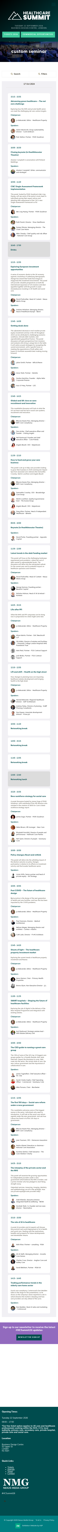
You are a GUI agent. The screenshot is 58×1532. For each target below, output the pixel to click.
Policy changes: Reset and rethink (26, 855)
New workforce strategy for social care (28, 796)
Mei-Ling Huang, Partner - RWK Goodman (31, 212)
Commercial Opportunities (38, 34)
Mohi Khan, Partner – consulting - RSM (30, 1245)
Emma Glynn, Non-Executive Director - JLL (31, 986)
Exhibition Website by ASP (32, 1526)
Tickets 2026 (11, 34)
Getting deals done (19, 326)
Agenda (10, 1470)
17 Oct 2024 (29, 84)
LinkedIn (5, 1501)
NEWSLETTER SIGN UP (29, 1337)
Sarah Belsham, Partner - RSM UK (28, 1268)
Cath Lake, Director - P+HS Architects (29, 935)
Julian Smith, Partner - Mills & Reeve (29, 362)
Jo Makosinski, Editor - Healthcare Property (31, 120)
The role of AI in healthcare (23, 1222)
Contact (11, 1474)
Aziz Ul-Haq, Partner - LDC (26, 386)
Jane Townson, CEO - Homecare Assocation (31, 1140)
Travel (10, 1472)
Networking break (19, 729)
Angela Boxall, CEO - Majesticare (28, 445)
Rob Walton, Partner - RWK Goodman (30, 137)
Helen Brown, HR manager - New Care (30, 827)
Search (17, 74)
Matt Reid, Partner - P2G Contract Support (31, 651)
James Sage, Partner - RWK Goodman (30, 817)
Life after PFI (16, 610)
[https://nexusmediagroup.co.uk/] (16, 1489)
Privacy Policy (49, 1520)
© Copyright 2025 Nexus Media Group (18, 1520)
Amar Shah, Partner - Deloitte (27, 373)
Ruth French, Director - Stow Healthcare (30, 222)
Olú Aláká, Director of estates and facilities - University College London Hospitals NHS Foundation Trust (31, 643)
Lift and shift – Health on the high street (29, 672)
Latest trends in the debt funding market (29, 553)
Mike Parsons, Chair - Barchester (28, 1087)
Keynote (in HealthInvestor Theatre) (27, 528)
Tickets (10, 1467)
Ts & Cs (38, 1520)
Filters (44, 74)
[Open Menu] (53, 4)
